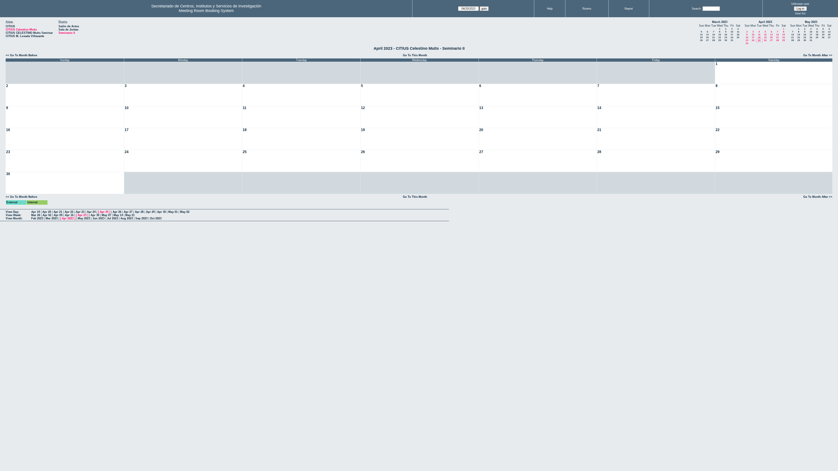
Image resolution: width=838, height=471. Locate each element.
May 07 (106, 215)
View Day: (12, 211)
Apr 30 (161, 211)
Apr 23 (80, 211)
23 (726, 37)
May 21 (130, 215)
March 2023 (719, 22)
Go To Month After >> (817, 55)
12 (701, 34)
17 (732, 34)
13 (707, 34)
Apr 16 (69, 215)
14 (713, 34)
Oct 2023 (155, 218)
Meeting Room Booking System (206, 11)
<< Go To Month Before (21, 55)
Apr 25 (104, 211)
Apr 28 (139, 211)
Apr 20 (46, 211)
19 (701, 37)
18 (738, 34)
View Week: (13, 215)
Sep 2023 (141, 218)
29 (719, 40)
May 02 (184, 211)
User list (800, 13)
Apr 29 (150, 211)
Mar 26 (35, 215)
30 (726, 40)
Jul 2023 (112, 218)
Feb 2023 (37, 218)
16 (726, 34)
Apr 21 (57, 211)
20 (707, 37)
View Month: (14, 218)
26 (701, 40)
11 (738, 32)
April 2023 (765, 22)
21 (713, 37)
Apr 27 (128, 211)
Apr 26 (117, 211)
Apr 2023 (68, 218)
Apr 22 (69, 211)
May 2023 (811, 22)
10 (732, 32)
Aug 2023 (126, 218)
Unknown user (800, 3)
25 (738, 37)
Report (629, 8)
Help (550, 8)
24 (732, 37)
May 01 (173, 211)
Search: (697, 8)
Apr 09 (58, 215)
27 (707, 40)
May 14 (118, 215)
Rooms (586, 8)
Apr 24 (91, 211)
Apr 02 (47, 215)
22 (719, 37)
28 (713, 40)
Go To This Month (415, 55)
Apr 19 (35, 211)
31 (732, 40)
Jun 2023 (99, 218)
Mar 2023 (52, 218)
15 (719, 34)
